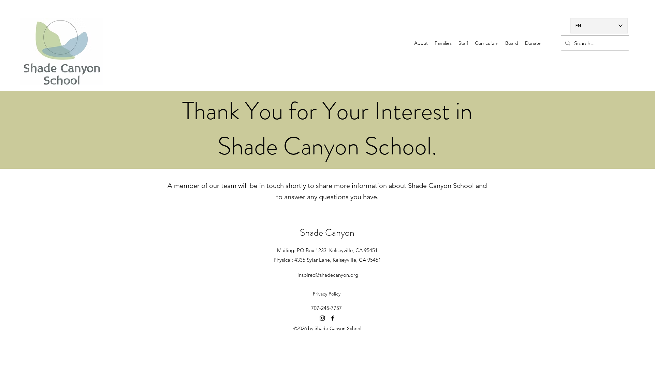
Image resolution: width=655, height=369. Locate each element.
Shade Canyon (327, 233)
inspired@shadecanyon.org (327, 275)
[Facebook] (332, 318)
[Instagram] (322, 318)
